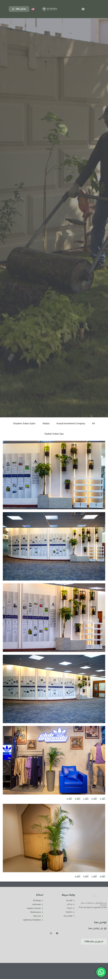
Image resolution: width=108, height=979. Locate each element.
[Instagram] (51, 933)
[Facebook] (57, 933)
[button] (83, 9)
